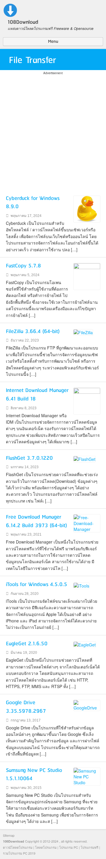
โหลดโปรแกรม (46, 847)
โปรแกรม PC (68, 847)
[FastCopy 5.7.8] (87, 276)
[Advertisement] (53, 128)
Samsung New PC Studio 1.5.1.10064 (34, 775)
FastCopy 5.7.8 (23, 266)
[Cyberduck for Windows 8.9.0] (87, 208)
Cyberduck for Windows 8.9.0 (32, 203)
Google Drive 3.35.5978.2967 (26, 707)
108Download (13, 841)
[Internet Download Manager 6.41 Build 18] (87, 400)
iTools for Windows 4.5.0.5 (36, 584)
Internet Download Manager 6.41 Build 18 (37, 395)
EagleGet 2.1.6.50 (26, 644)
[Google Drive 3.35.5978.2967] (87, 705)
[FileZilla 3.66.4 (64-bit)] (83, 332)
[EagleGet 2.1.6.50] (85, 644)
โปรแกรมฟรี (89, 847)
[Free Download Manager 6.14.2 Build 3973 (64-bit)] (87, 523)
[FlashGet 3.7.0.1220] (84, 458)
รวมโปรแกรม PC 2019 (19, 853)
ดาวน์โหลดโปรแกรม (17, 847)
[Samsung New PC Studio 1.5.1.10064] (87, 776)
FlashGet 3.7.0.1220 (29, 458)
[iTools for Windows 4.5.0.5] (81, 585)
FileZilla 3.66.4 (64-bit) (33, 331)
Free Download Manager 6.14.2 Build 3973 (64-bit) (36, 521)
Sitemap (8, 835)
